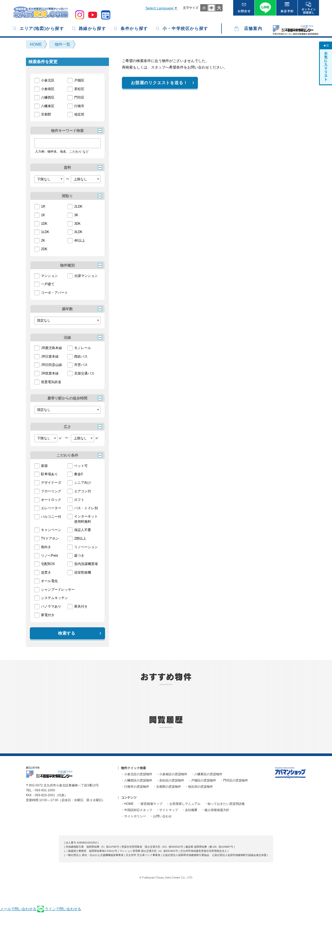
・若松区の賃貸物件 (170, 780)
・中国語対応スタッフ (136, 810)
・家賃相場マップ (149, 804)
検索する (66, 633)
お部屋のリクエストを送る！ (159, 82)
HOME (36, 44)
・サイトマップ (167, 810)
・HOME (127, 804)
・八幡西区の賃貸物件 (136, 780)
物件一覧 (62, 44)
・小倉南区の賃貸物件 (171, 774)
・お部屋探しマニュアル (183, 804)
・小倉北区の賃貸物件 (136, 774)
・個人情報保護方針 (215, 810)
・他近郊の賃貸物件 (199, 786)
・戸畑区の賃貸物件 (202, 780)
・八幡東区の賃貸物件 (206, 774)
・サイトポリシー (133, 816)
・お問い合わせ (161, 816)
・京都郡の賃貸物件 (167, 786)
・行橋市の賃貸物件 (135, 786)
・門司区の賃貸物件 (234, 780)
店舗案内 (253, 28)
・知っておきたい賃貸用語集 (224, 804)
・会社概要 (189, 810)
